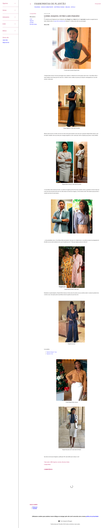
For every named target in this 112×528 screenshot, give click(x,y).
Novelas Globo (33, 24)
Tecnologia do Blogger (66, 521)
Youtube (34, 508)
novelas (32, 22)
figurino (32, 20)
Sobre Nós (5, 40)
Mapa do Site (6, 42)
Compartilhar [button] (33, 13)
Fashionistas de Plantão (50, 3)
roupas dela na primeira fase (59, 21)
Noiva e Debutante (47, 7)
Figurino (37, 7)
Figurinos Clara (50, 353)
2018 (31, 19)
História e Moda (59, 7)
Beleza (68, 7)
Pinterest (34, 507)
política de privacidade (92, 516)
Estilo (73, 7)
